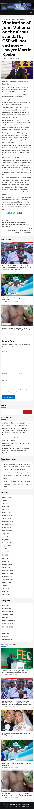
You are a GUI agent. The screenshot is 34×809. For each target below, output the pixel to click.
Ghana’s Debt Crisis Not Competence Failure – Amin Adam (16, 444)
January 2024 (6, 567)
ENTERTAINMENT (8, 612)
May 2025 (5, 540)
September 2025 (7, 531)
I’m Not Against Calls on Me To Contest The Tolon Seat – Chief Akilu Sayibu (17, 475)
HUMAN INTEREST (8, 621)
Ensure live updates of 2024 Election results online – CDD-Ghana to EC (17, 230)
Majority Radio (16, 58)
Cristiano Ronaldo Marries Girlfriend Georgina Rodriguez (14, 439)
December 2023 (7, 570)
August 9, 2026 (7, 301)
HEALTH (5, 618)
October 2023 (7, 576)
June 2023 (5, 588)
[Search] (31, 12)
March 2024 (6, 561)
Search (3, 406)
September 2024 (7, 543)
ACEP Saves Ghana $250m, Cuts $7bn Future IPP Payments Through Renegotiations (16, 424)
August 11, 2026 (7, 737)
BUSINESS (5, 293)
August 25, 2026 (7, 674)
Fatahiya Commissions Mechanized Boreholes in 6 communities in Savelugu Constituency (15, 223)
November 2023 (7, 573)
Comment (5, 351)
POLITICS (23, 19)
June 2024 (5, 552)
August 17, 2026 (7, 271)
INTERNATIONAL (8, 624)
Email (20, 373)
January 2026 (6, 518)
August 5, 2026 (7, 332)
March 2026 (6, 512)
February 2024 (7, 564)
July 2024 (5, 549)
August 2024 (6, 546)
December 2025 (7, 521)
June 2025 (5, 537)
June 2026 (5, 503)
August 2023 (6, 582)
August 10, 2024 (7, 58)
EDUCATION (6, 609)
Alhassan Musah (8, 473)
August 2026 (6, 497)
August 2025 (6, 534)
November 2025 (7, 524)
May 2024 (5, 555)
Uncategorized (7, 639)
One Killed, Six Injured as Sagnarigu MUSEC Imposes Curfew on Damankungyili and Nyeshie (16, 329)
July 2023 (5, 585)
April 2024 (5, 558)
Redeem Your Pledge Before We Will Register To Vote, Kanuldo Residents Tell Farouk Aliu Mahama (17, 466)
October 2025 (7, 528)
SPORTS (5, 636)
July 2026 (5, 500)
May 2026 (5, 506)
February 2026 (7, 515)
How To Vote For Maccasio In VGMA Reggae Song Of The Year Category (17, 484)
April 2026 (5, 509)
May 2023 (5, 591)
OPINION (5, 630)
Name (4, 373)
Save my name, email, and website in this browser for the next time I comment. (15, 391)
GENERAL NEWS (6, 19)
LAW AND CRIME (15, 19)
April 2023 (5, 594)
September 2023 (7, 579)
